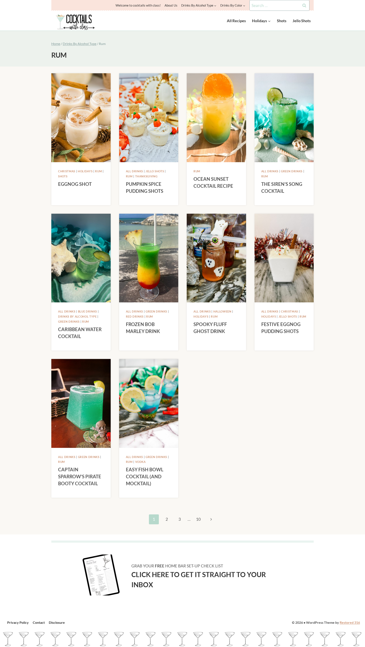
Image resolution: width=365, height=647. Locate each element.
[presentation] (81, 117)
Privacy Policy (18, 622)
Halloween (222, 311)
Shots (281, 20)
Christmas (66, 171)
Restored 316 (350, 622)
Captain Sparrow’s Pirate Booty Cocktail (79, 476)
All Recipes (236, 20)
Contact (39, 622)
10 (198, 519)
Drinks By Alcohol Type (77, 316)
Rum (98, 171)
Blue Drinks (87, 311)
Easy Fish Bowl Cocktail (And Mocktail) (144, 476)
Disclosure (57, 622)
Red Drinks (135, 316)
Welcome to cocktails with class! (138, 5)
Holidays (85, 171)
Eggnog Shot (75, 184)
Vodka (140, 462)
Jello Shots (302, 20)
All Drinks (134, 171)
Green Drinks (291, 171)
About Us (171, 5)
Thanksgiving (146, 176)
